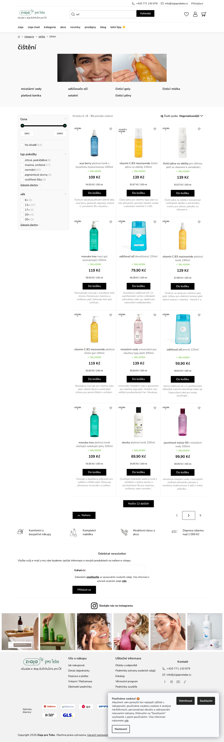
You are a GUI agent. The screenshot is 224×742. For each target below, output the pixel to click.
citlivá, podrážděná (37, 160)
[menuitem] (22, 27)
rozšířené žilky (35, 179)
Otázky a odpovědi (126, 665)
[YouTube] (178, 681)
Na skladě (33, 145)
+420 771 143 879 (147, 3)
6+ (28, 200)
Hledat (145, 13)
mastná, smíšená (37, 165)
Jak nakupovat (76, 665)
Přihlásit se (84, 590)
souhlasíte (93, 577)
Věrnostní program (126, 681)
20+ (29, 214)
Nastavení (121, 729)
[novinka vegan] (138, 143)
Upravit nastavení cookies (102, 735)
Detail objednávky (79, 670)
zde (126, 720)
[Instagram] (171, 681)
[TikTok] (184, 681)
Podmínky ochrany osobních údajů (135, 670)
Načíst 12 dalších (138, 503)
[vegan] (94, 143)
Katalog (120, 676)
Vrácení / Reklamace (80, 681)
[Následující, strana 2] (188, 515)
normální (32, 169)
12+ (29, 205)
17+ (29, 209)
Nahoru (86, 515)
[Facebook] (164, 681)
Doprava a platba (78, 676)
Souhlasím (206, 701)
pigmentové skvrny (38, 174)
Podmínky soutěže (126, 687)
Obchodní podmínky (80, 687)
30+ (29, 219)
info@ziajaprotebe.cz (176, 3)
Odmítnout (185, 701)
